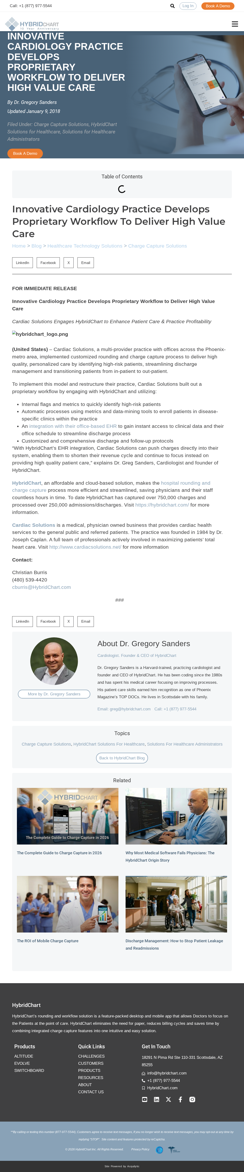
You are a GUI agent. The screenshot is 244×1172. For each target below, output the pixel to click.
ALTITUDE (23, 1056)
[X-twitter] (168, 1099)
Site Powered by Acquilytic (122, 1166)
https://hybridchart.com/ (162, 505)
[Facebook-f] (180, 1099)
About (85, 1085)
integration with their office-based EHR (73, 426)
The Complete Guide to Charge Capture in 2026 (59, 852)
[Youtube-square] (144, 1099)
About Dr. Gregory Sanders (143, 643)
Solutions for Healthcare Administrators (185, 744)
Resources (90, 1077)
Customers (90, 1063)
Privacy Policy (140, 1149)
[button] (235, 24)
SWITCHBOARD (29, 1070)
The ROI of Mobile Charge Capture (47, 940)
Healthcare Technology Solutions (84, 246)
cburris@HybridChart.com (41, 587)
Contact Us (91, 1092)
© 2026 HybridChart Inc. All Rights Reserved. (94, 1149)
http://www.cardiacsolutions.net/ (85, 547)
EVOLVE (22, 1063)
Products (89, 1070)
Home (19, 246)
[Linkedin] (156, 1099)
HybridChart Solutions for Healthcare (109, 744)
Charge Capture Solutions (61, 124)
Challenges (91, 1056)
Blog (36, 246)
